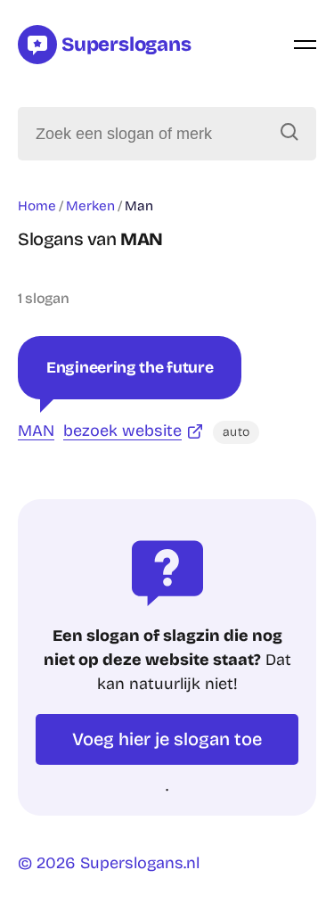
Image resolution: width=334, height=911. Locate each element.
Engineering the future (129, 367)
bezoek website (122, 430)
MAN (36, 430)
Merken (90, 206)
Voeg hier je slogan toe (167, 739)
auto (236, 431)
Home (37, 206)
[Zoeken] (289, 133)
